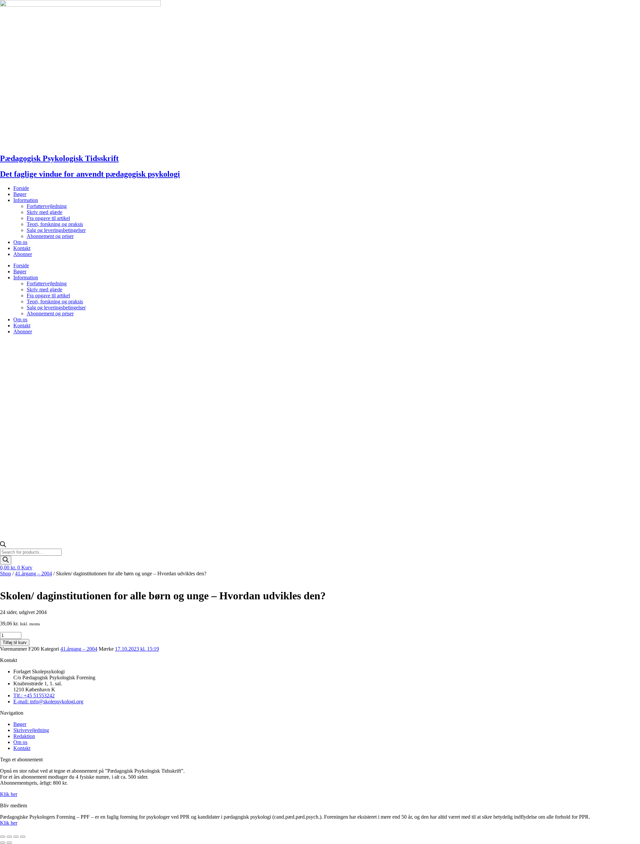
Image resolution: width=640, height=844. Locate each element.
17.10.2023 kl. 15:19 (137, 649)
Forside (21, 188)
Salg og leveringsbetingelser (56, 230)
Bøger (19, 194)
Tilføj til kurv (15, 642)
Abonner (22, 254)
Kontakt (21, 248)
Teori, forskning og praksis (55, 224)
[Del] (16, 837)
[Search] (5, 560)
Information (25, 200)
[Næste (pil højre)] (9, 843)
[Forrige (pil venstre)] (2, 843)
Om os (20, 242)
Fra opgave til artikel (48, 218)
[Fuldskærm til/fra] (9, 837)
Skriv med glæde (44, 212)
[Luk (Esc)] (22, 837)
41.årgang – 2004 (33, 573)
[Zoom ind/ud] (2, 837)
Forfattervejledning (47, 206)
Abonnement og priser (50, 236)
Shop (5, 573)
